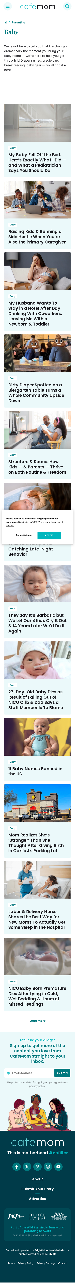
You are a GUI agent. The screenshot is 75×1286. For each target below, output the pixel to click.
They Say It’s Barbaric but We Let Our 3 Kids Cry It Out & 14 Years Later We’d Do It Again (37, 623)
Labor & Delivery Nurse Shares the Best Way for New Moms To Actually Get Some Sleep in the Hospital (36, 919)
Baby (13, 147)
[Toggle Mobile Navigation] (7, 6)
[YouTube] (58, 1167)
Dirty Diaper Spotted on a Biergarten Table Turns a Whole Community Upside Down (36, 393)
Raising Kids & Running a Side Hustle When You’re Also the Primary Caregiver (37, 237)
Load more (38, 1021)
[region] (37, 527)
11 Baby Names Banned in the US (35, 771)
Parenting (18, 22)
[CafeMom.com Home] (37, 6)
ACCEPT (49, 535)
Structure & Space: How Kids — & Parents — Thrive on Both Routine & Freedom (37, 467)
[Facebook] (16, 1167)
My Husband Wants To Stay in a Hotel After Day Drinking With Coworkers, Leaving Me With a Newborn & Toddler (35, 313)
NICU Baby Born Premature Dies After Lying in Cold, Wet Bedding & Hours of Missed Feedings (37, 996)
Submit (62, 1073)
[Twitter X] (27, 1167)
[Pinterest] (37, 1167)
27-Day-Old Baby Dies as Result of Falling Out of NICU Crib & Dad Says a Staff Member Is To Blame (35, 700)
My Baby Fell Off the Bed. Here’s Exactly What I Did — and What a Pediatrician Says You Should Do (37, 162)
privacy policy (37, 1085)
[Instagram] (48, 1167)
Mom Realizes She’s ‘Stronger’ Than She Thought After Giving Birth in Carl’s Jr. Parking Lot (36, 843)
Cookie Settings (24, 535)
